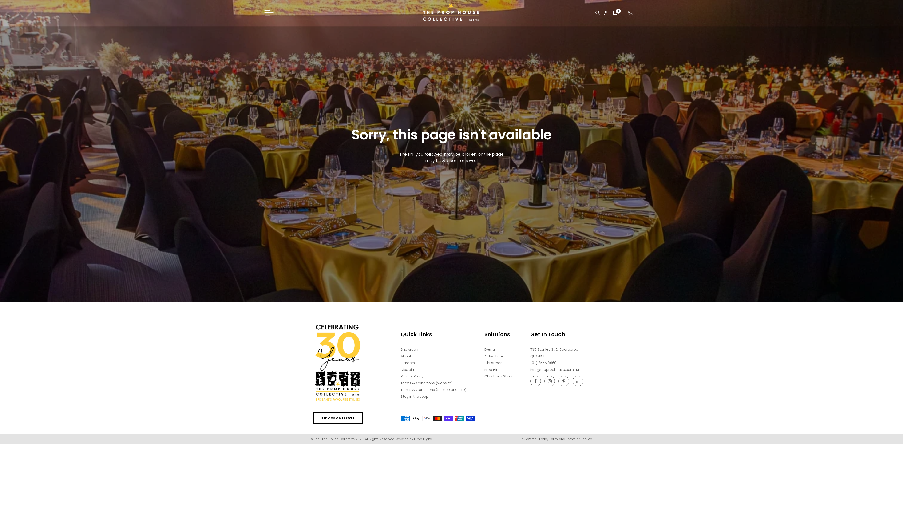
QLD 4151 (537, 356)
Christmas (493, 362)
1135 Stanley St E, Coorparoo (554, 349)
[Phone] (630, 13)
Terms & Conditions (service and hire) (433, 389)
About (406, 356)
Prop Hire (492, 369)
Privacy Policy (412, 376)
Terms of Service (579, 439)
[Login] (606, 13)
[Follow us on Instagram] (549, 381)
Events (490, 349)
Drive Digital (423, 439)
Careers (408, 362)
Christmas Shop (498, 376)
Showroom (410, 349)
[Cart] (615, 13)
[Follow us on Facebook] (535, 381)
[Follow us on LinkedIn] (578, 381)
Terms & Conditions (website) (427, 383)
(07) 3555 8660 (543, 362)
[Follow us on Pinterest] (563, 381)
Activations (494, 356)
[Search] (597, 13)
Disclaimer (410, 369)
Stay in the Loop (414, 396)
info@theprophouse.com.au (554, 369)
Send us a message (337, 417)
